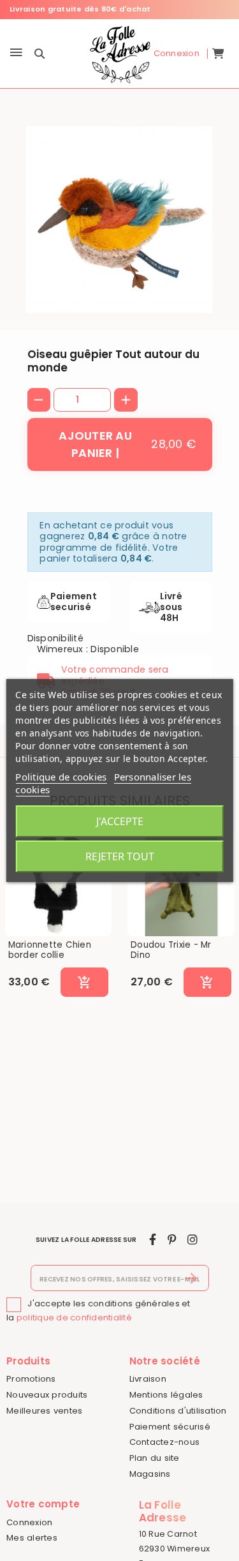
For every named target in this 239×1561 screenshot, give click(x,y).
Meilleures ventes (44, 1411)
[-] (39, 400)
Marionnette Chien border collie (49, 950)
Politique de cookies (60, 776)
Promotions (31, 1379)
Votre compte (43, 1504)
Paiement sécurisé (169, 1427)
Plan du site (154, 1458)
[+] (126, 400)
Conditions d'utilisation (178, 1411)
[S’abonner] (191, 1278)
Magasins (150, 1474)
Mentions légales (166, 1395)
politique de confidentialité (74, 1317)
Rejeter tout (119, 856)
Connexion (29, 1522)
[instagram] (192, 1239)
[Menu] (16, 53)
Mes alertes (31, 1538)
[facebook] (152, 1239)
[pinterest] (172, 1239)
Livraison (147, 1379)
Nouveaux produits (46, 1395)
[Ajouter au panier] (84, 982)
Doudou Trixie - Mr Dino (171, 950)
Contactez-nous (164, 1442)
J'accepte (119, 821)
